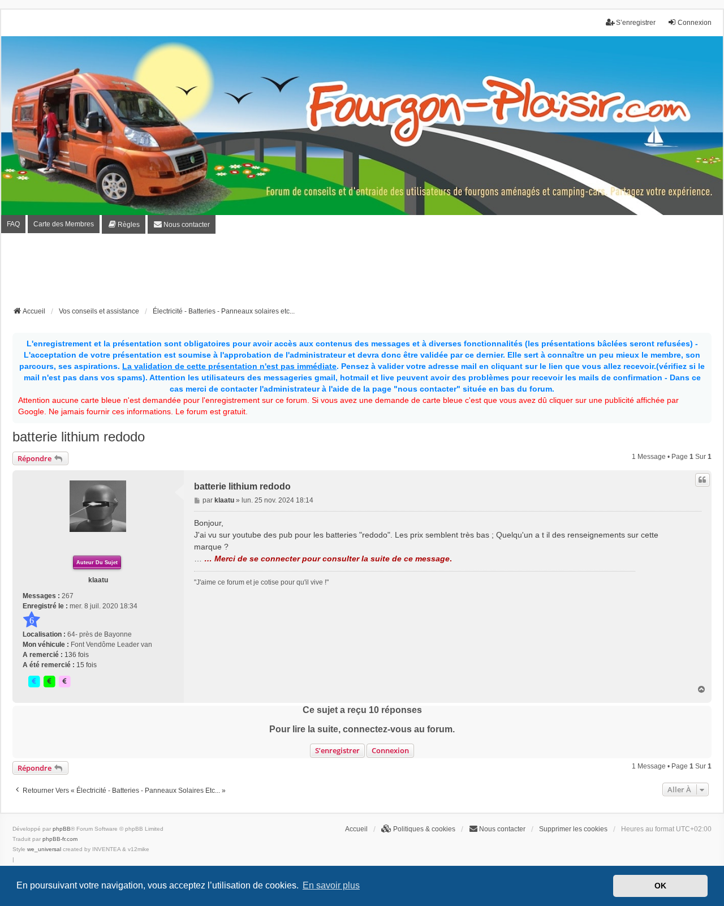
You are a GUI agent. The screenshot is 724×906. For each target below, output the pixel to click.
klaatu (98, 580)
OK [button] (660, 885)
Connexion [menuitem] (695, 23)
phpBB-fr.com (59, 839)
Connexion (390, 750)
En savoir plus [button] (331, 885)
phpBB (62, 829)
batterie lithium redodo (78, 436)
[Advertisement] (362, 273)
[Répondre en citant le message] (702, 480)
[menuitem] (123, 224)
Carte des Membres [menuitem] (63, 224)
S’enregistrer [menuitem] (636, 23)
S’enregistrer (337, 750)
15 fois (86, 665)
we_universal (44, 849)
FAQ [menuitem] (13, 224)
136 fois (76, 655)
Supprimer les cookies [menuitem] (573, 829)
